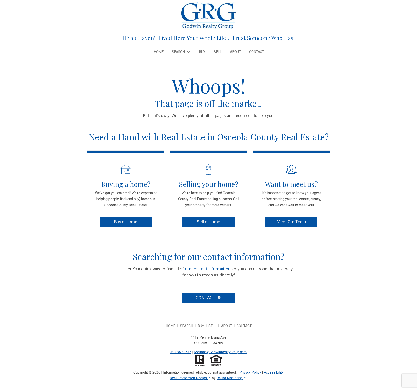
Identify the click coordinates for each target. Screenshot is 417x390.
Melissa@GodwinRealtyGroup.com (220, 352)
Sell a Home (208, 221)
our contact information (207, 269)
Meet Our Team (291, 221)
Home (159, 52)
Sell (218, 52)
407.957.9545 (180, 352)
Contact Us (209, 297)
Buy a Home (125, 221)
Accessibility (274, 372)
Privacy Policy (250, 372)
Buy (202, 52)
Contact (256, 52)
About (235, 52)
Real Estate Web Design (189, 378)
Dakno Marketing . (231, 378)
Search (186, 326)
